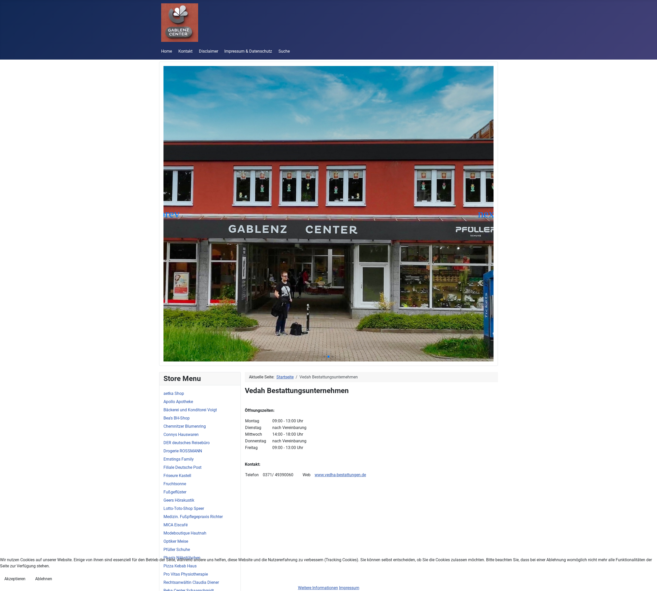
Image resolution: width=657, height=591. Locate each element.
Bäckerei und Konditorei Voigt (190, 409)
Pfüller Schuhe (176, 549)
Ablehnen (43, 578)
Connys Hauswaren (181, 434)
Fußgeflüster (174, 492)
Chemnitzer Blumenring (184, 426)
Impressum (349, 587)
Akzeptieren (14, 578)
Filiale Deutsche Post (182, 467)
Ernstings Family (178, 459)
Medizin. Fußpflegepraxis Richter (193, 516)
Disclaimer (208, 51)
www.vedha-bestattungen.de (340, 474)
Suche (284, 51)
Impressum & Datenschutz (248, 51)
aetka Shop (173, 393)
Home (166, 51)
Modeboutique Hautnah (184, 533)
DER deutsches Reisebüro (186, 442)
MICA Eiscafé (175, 524)
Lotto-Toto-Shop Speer (183, 508)
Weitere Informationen (318, 587)
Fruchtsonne (174, 483)
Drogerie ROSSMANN (182, 451)
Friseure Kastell (177, 475)
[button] (324, 357)
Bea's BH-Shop (176, 418)
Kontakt (185, 51)
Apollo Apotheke (178, 401)
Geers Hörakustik (178, 500)
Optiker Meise (175, 541)
